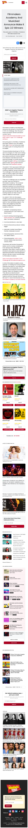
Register (15, 2)
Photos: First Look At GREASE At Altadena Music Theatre (13, 93)
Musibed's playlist (17, 164)
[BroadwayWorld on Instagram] (13, 811)
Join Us (21, 817)
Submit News (9, 819)
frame (10, 145)
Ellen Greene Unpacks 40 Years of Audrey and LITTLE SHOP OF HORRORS (19, 557)
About (12, 817)
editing (15, 161)
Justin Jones (18, 238)
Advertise (7, 817)
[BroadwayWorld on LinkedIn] (16, 811)
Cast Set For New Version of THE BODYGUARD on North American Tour (12, 84)
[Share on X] (21, 43)
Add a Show (14, 642)
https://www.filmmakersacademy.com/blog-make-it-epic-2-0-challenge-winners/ (14, 137)
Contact (16, 817)
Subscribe (14, 526)
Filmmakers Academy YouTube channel (14, 279)
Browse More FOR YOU (13, 687)
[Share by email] (24, 43)
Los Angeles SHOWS (7, 566)
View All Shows (14, 639)
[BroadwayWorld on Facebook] (10, 811)
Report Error (14, 820)
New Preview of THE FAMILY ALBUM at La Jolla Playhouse (19, 536)
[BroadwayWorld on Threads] (22, 811)
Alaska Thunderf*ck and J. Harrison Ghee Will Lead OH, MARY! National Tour (13, 725)
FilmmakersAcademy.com (17, 260)
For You (9, 282)
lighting (13, 162)
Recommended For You (8, 650)
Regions (15, 819)
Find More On (13, 435)
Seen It (8, 402)
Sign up (14, 704)
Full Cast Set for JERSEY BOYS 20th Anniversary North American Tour (11, 79)
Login (19, 2)
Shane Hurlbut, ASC (9, 217)
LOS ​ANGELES (11, 2)
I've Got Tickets (8, 405)
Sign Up (14, 58)
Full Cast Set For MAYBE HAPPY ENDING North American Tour (14, 89)
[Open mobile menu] (26, 2)
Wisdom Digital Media (18, 823)
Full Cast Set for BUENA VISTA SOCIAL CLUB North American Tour (13, 755)
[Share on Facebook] (18, 43)
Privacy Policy (18, 824)
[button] (23, 2)
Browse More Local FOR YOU (15, 361)
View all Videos (6, 562)
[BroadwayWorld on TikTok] (19, 811)
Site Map (20, 819)
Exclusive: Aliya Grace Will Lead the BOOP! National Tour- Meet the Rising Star (14, 740)
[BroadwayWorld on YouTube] (10, 814)
